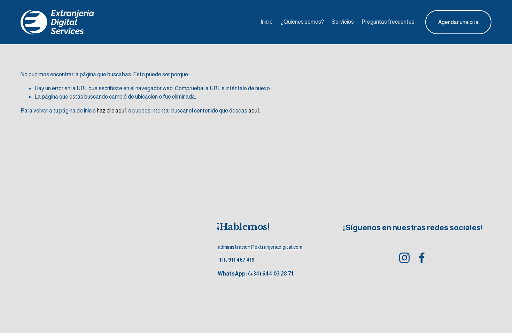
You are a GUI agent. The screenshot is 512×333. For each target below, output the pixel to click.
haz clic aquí (111, 111)
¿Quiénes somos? (302, 22)
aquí (253, 111)
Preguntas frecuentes (388, 22)
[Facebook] (421, 257)
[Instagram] (404, 257)
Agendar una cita (458, 22)
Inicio (267, 22)
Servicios (343, 22)
